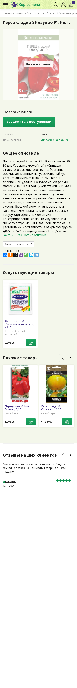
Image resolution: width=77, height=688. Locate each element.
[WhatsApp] (26, 255)
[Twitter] (15, 255)
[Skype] (31, 255)
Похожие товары (21, 357)
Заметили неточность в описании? (25, 235)
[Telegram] (36, 255)
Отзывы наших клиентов (30, 455)
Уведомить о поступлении (29, 121)
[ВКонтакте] (5, 255)
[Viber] (21, 255)
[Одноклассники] (10, 255)
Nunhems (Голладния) (54, 139)
